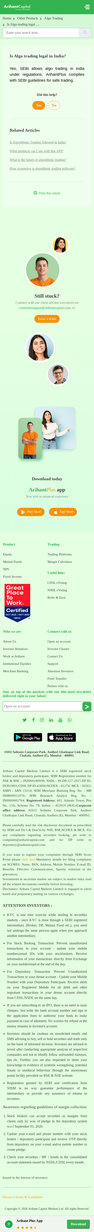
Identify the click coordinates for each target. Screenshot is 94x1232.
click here (28, 859)
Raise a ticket (47, 319)
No (54, 105)
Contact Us (55, 656)
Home (7, 18)
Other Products (27, 18)
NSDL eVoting (57, 590)
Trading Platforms (59, 554)
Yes (39, 105)
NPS (6, 569)
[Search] (85, 33)
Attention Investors (60, 671)
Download (78, 1224)
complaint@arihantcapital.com (23, 839)
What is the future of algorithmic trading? (38, 160)
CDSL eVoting (57, 582)
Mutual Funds (12, 561)
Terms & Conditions (29, 1197)
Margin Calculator (59, 561)
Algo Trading (53, 18)
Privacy (8, 1197)
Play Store (33, 511)
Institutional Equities (17, 663)
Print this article (49, 193)
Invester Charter (58, 649)
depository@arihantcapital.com (24, 845)
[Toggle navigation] (87, 7)
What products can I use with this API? (36, 151)
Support (52, 663)
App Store (66, 511)
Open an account (59, 641)
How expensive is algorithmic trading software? (42, 168)
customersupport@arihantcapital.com (44, 308)
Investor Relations (15, 649)
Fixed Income (12, 576)
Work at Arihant (14, 656)
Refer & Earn (56, 597)
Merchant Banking (15, 671)
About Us (9, 641)
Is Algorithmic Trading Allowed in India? (38, 142)
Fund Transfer (56, 678)
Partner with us (57, 686)
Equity (7, 554)
